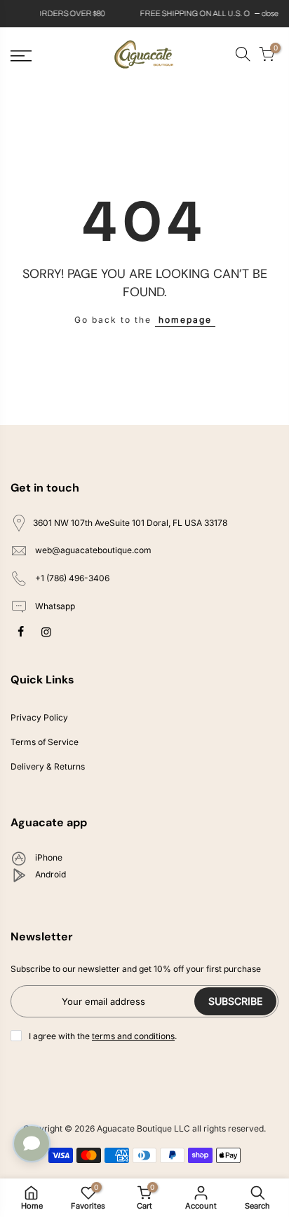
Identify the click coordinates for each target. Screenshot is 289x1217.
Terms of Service (45, 742)
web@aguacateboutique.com (93, 550)
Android (49, 875)
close (26, 13)
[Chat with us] (31, 1143)
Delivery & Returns (48, 766)
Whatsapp (54, 606)
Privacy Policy (39, 717)
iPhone (47, 858)
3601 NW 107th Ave (130, 522)
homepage (185, 319)
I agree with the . (103, 1036)
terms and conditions (133, 1036)
